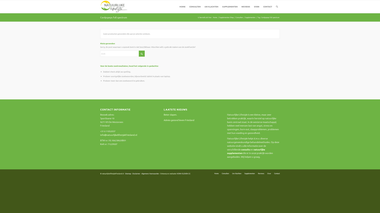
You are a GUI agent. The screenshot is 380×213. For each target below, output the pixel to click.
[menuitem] (182, 6)
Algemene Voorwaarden (150, 173)
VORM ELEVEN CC (183, 173)
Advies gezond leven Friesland (179, 120)
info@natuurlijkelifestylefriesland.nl (118, 134)
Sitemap (128, 173)
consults (245, 149)
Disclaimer (136, 173)
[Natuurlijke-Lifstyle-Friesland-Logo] (114, 6)
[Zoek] (277, 6)
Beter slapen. (170, 114)
